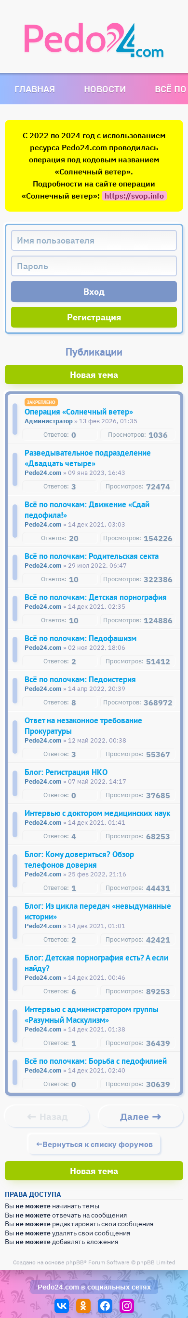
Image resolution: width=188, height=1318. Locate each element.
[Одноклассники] (83, 1306)
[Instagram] (127, 1306)
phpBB (75, 1262)
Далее (134, 1116)
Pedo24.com (58, 1286)
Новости (105, 88)
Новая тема (94, 374)
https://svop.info (134, 196)
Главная (34, 88)
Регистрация (94, 317)
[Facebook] (105, 1306)
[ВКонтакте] (61, 1306)
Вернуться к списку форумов (97, 1144)
